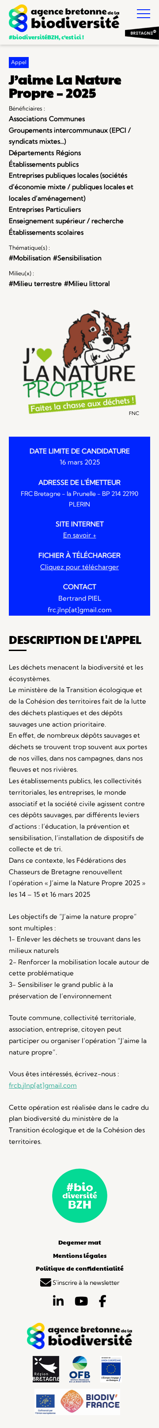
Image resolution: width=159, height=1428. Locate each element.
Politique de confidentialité (80, 1268)
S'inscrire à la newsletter (85, 1283)
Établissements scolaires (46, 232)
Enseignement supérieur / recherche (66, 221)
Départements (31, 153)
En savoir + (79, 535)
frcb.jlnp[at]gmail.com (43, 1085)
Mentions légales (79, 1255)
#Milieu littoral (87, 283)
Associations (28, 118)
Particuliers (63, 209)
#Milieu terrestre (35, 283)
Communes (67, 118)
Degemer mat (79, 1242)
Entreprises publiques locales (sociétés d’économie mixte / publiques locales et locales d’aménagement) (71, 186)
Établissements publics (44, 164)
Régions (68, 153)
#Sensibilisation (77, 258)
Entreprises (26, 209)
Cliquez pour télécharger (79, 567)
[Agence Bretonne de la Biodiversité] (64, 19)
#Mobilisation (30, 258)
